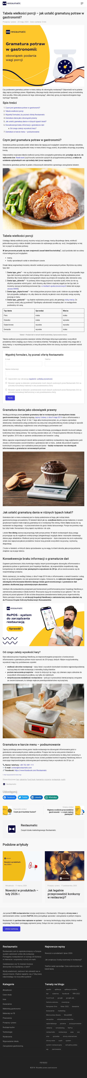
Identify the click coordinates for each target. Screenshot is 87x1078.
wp (47, 1049)
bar (17, 779)
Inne (4, 999)
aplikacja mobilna (70, 989)
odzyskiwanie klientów (65, 1019)
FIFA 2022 (76, 994)
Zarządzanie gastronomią (13, 1046)
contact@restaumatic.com (21, 768)
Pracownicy (7, 1018)
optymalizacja (51, 1023)
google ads (70, 998)
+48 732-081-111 (27, 765)
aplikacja (58, 989)
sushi (63, 779)
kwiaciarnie (50, 1011)
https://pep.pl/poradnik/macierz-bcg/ (13, 774)
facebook (65, 994)
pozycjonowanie (75, 1023)
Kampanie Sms (51, 1006)
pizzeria (47, 779)
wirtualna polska (71, 1045)
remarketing (60, 1028)
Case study (7, 995)
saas (72, 1032)
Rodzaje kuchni (9, 1027)
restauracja (56, 779)
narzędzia (49, 1019)
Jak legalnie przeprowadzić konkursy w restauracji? (64, 894)
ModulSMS (68, 1015)
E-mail (7, 359)
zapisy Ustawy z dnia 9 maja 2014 (48, 417)
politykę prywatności (44, 379)
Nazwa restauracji (12, 369)
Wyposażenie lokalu (11, 1041)
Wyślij (10, 398)
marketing (61, 1011)
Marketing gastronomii (12, 1009)
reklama (49, 1028)
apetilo (48, 989)
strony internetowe (70, 1036)
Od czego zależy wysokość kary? (23, 128)
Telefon (48, 359)
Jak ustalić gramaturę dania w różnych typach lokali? (26, 121)
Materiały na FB (9, 1013)
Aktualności (9, 886)
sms (47, 1036)
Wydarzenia (7, 1037)
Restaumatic (11, 784)
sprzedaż (56, 1036)
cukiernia (23, 779)
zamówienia (56, 1049)
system (68, 1041)
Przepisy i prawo (9, 22)
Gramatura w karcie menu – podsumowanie (22, 132)
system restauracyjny (54, 1045)
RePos (70, 1028)
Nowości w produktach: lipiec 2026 (58, 953)
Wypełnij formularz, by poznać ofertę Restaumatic (25, 115)
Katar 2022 (65, 1006)
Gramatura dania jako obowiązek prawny (21, 118)
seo (78, 1032)
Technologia (7, 1032)
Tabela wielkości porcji (14, 111)
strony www (50, 1041)
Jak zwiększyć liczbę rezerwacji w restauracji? (63, 960)
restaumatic (50, 1032)
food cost (20, 158)
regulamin (32, 379)
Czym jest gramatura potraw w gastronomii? (22, 108)
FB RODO (43, 1063)
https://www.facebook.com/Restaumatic (31, 770)
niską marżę (69, 300)
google (60, 998)
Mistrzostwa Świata (53, 1015)
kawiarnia (40, 779)
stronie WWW (12, 289)
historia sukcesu (52, 1002)
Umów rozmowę (11, 929)
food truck (31, 779)
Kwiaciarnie (7, 1004)
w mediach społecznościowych (53, 286)
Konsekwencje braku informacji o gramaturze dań (24, 125)
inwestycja (65, 1002)
